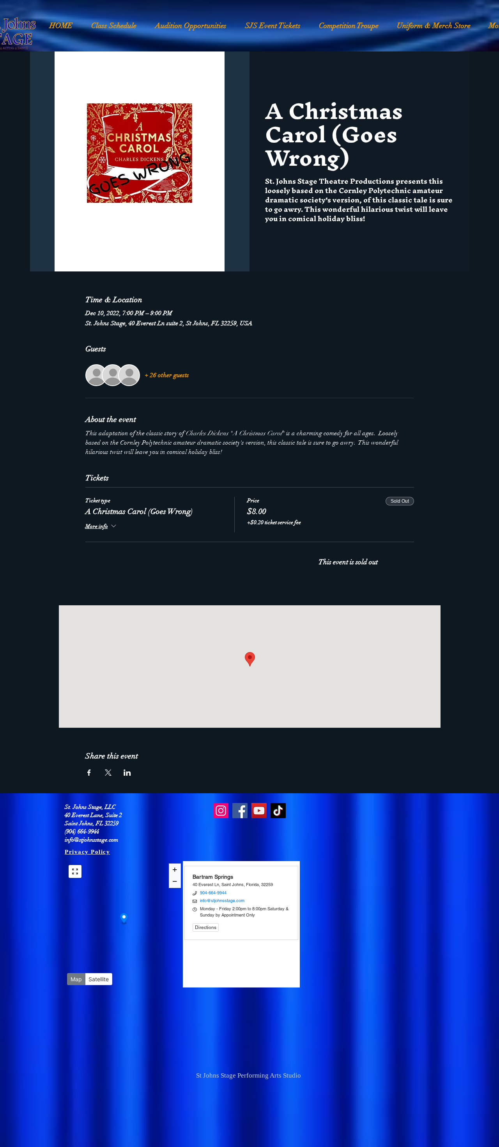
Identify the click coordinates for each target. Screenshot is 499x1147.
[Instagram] (220, 810)
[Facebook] (240, 810)
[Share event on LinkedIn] (127, 772)
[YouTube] (259, 810)
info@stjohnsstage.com (91, 839)
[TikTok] (278, 810)
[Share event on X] (108, 772)
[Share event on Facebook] (89, 772)
